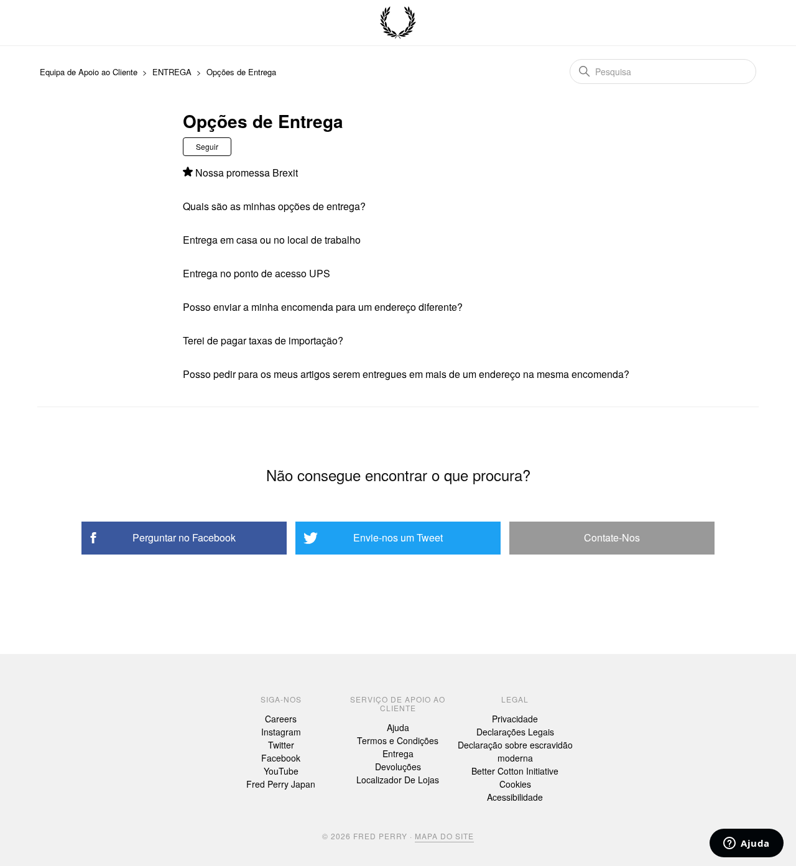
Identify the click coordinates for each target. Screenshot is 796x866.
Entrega (398, 753)
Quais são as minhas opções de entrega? (274, 206)
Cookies (515, 784)
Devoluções (398, 766)
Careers (281, 718)
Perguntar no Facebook (184, 537)
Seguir (207, 146)
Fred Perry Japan (280, 784)
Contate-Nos (612, 537)
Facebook (280, 758)
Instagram (281, 732)
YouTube (281, 771)
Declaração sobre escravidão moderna (515, 751)
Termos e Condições (397, 740)
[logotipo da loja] (398, 23)
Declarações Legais (515, 732)
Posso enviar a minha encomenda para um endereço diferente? (323, 307)
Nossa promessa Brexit (246, 172)
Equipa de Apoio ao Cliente (88, 72)
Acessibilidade (515, 797)
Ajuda (398, 727)
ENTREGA (172, 72)
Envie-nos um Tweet (398, 537)
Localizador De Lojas (397, 779)
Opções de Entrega (241, 72)
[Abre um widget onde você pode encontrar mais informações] (747, 844)
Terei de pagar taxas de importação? (263, 340)
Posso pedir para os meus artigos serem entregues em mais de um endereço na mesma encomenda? (406, 374)
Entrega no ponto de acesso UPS (256, 273)
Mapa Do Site (444, 836)
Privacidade (515, 718)
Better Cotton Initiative (514, 771)
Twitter (281, 745)
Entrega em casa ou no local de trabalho (272, 240)
